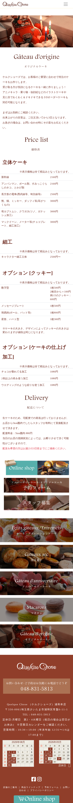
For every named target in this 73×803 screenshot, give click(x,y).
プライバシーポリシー (42, 790)
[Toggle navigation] (65, 4)
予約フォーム (51, 787)
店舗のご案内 (10, 787)
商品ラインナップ (30, 787)
